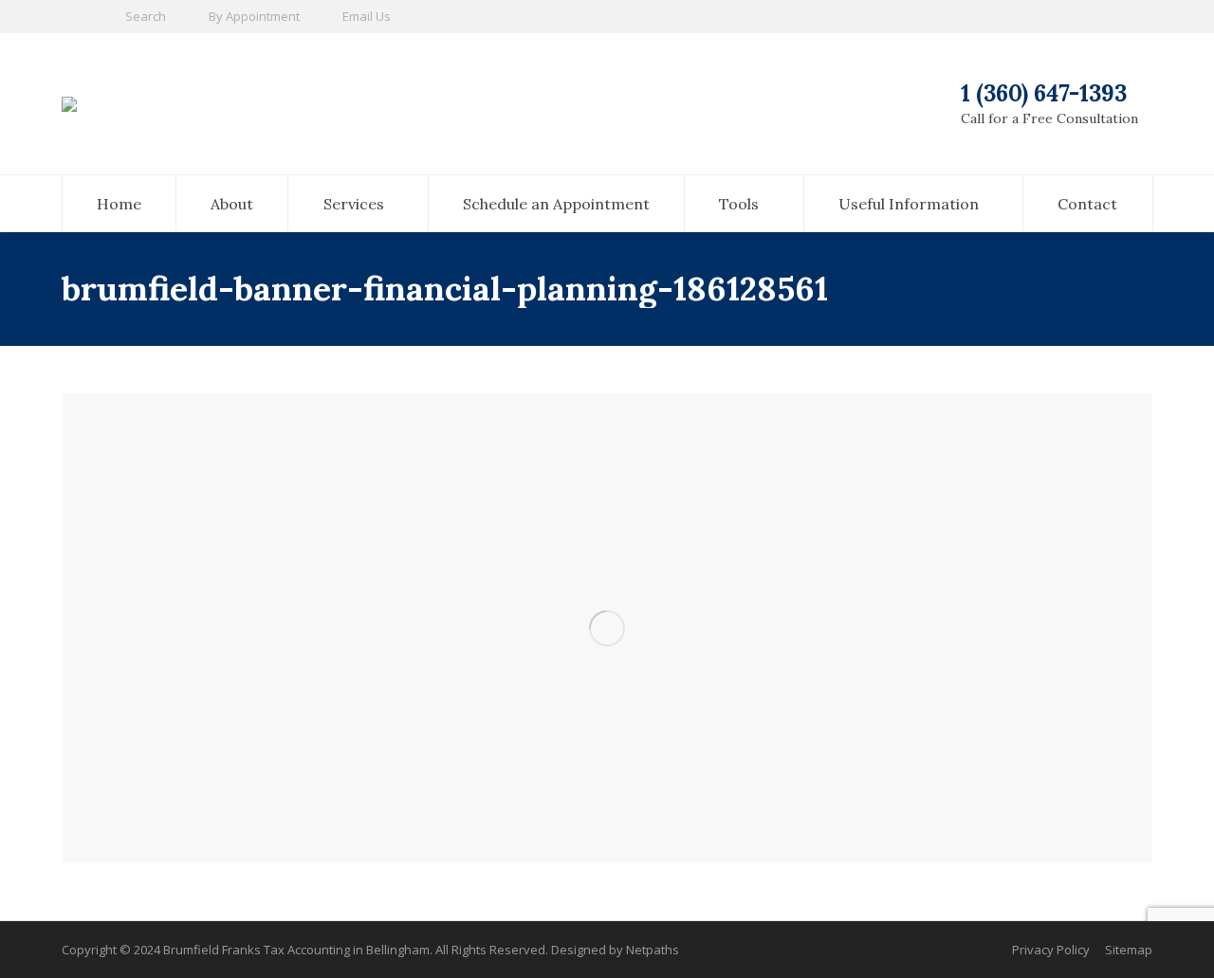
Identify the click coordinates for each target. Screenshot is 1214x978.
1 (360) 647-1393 (1044, 93)
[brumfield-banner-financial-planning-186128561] (607, 628)
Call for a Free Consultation (1049, 118)
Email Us (366, 16)
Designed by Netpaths (615, 949)
